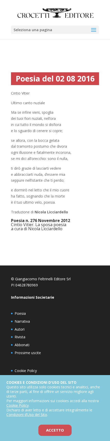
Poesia (20, 313)
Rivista (20, 336)
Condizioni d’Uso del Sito (26, 414)
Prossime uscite (28, 352)
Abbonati (22, 344)
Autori (20, 329)
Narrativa (22, 321)
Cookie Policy (26, 370)
